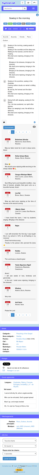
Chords (22, 37)
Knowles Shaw (21, 339)
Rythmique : (7, 347)
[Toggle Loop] (20, 29)
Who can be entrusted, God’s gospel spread (18, 397)
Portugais (16, 384)
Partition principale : (11, 422)
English (16, 466)
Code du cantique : (6, 350)
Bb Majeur (19, 341)
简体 (35, 466)
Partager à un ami (13, 370)
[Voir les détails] (37, 15)
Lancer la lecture (9, 459)
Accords (5, 37)
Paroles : (6, 339)
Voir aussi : (8, 389)
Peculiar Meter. (21, 347)
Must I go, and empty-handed (14, 402)
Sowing (18, 336)
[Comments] (4, 122)
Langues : (8, 382)
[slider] (32, 28)
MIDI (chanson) (25, 426)
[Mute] (27, 29)
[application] (19, 29)
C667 (5, 23)
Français (29, 382)
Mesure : (6, 344)
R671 (19, 23)
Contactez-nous (6, 466)
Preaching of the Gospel (24, 333)
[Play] (6, 29)
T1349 (33, 23)
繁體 (20, 468)
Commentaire (9, 127)
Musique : (11, 426)
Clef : (4, 341)
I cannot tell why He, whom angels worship (18, 393)
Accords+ (14, 37)
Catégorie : (7, 333)
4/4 (17, 344)
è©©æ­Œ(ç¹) (24, 384)
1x (24, 29)
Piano (29, 37)
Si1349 (28, 23)
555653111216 (21, 349)
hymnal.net (22, 472)
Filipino (23, 382)
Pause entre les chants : (11, 450)
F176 (15, 23)
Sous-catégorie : (8, 336)
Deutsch (29, 466)
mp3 (17, 426)
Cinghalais (16, 382)
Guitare (5, 40)
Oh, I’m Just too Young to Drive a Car (16, 406)
